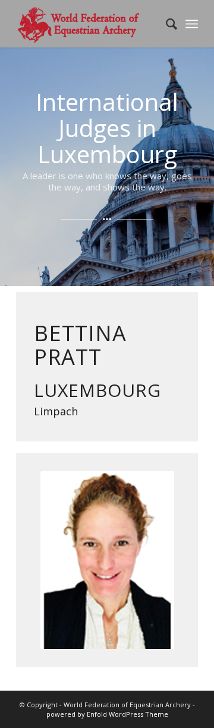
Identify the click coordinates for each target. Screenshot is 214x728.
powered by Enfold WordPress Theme (107, 714)
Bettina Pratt (80, 345)
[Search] (165, 23)
